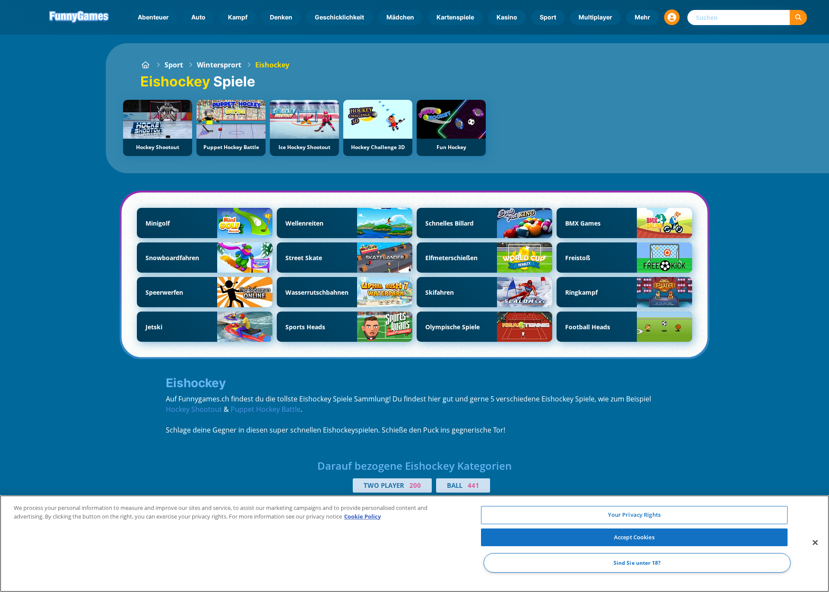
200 (415, 485)
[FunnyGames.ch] (145, 65)
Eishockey (272, 65)
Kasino (507, 17)
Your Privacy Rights (634, 515)
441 (473, 485)
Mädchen (400, 17)
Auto (198, 17)
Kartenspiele (455, 17)
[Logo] (79, 17)
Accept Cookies (634, 537)
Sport (548, 17)
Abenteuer (153, 17)
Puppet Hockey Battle (266, 409)
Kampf (237, 17)
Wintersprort (219, 65)
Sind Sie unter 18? (637, 563)
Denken (281, 17)
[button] (672, 17)
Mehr (642, 17)
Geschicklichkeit (339, 17)
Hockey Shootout (194, 409)
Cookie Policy (362, 516)
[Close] (815, 542)
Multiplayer (595, 17)
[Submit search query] (798, 17)
